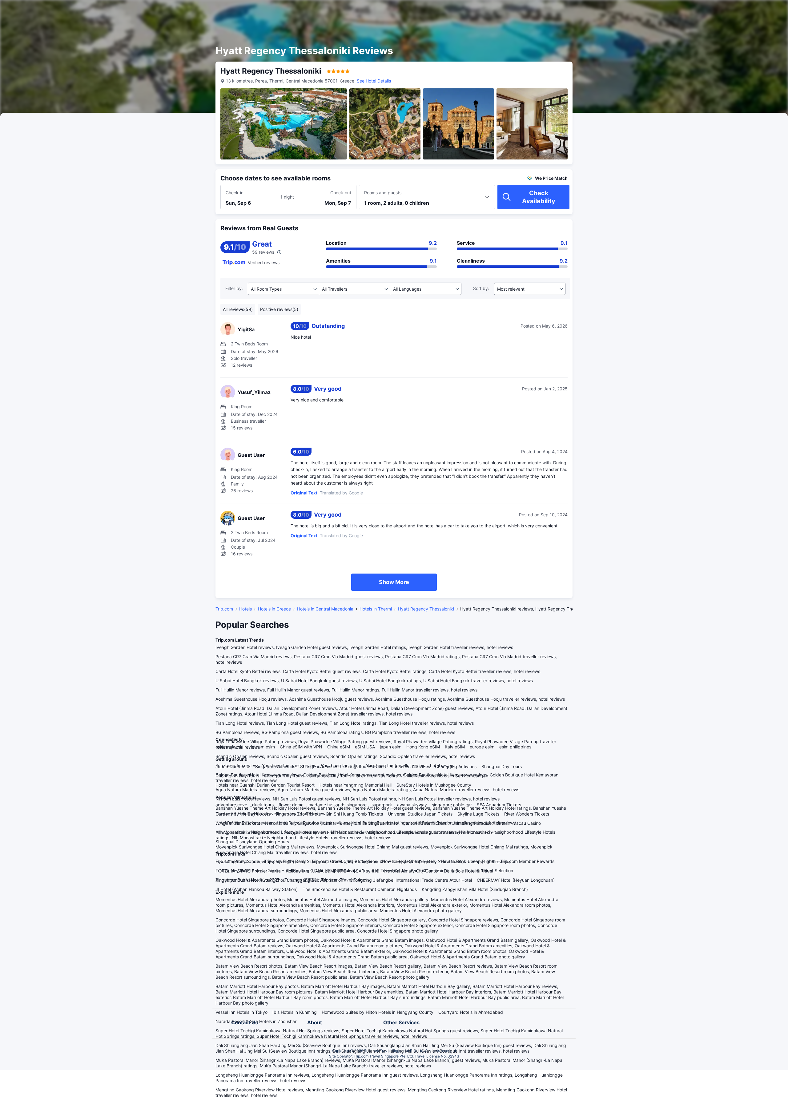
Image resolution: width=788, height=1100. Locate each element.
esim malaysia (229, 746)
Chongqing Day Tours (237, 775)
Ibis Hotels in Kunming (294, 1012)
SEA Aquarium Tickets (499, 804)
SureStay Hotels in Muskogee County (433, 785)
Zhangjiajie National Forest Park (247, 832)
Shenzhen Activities (410, 766)
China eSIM (338, 746)
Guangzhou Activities (364, 766)
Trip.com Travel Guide (384, 870)
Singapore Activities (275, 766)
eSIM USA (365, 746)
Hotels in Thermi (376, 608)
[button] (647, 10)
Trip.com (224, 608)
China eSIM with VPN (301, 746)
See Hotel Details (374, 80)
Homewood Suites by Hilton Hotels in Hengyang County (377, 1012)
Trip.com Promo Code (237, 861)
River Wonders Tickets (526, 813)
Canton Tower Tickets (425, 823)
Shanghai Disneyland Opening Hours (252, 841)
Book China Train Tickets (435, 870)
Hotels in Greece (274, 608)
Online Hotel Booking (288, 870)
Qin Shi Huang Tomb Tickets (354, 813)
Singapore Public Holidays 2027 (247, 879)
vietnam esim (261, 746)
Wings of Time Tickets (237, 823)
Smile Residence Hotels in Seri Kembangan (445, 775)
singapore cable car (452, 804)
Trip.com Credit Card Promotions (344, 861)
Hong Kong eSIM (423, 746)
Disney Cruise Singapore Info (369, 823)
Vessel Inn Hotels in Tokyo (241, 1012)
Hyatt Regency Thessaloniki (426, 608)
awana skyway (412, 804)
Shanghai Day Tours (501, 766)
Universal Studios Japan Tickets (420, 813)
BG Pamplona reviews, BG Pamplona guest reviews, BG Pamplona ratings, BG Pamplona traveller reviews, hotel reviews (335, 732)
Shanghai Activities (319, 766)
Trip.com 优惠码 (300, 879)
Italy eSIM (455, 746)
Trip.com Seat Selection (489, 870)
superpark (382, 804)
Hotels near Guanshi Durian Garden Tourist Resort (265, 785)
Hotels (245, 608)
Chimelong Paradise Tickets (480, 823)
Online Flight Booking (335, 870)
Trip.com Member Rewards (527, 861)
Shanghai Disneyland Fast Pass (315, 832)
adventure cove (231, 804)
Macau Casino (527, 823)
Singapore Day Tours (330, 775)
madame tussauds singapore (337, 804)
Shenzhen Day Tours (377, 775)
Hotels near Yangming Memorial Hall (356, 785)
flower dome (291, 804)
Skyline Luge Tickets (478, 813)
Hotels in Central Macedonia (325, 608)
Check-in (234, 192)
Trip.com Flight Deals (285, 861)
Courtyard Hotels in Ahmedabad (470, 1012)
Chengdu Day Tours (284, 775)
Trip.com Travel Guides (344, 879)
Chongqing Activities (455, 766)
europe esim (482, 746)
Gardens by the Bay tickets (242, 813)
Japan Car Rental (232, 766)
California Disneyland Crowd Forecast (464, 832)
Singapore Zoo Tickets (298, 813)
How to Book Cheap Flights (468, 861)
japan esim (390, 746)
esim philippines (515, 746)
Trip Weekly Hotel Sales (239, 870)
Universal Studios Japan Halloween (387, 832)
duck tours (263, 804)
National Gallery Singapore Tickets (300, 823)
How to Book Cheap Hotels (409, 861)
